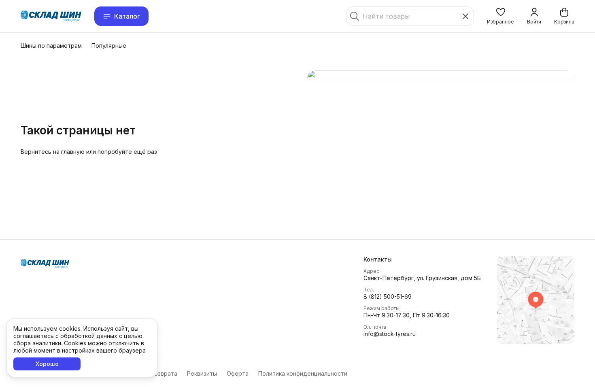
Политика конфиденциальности (302, 373)
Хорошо (47, 363)
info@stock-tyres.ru (389, 333)
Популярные (108, 45)
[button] (500, 16)
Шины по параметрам (51, 45)
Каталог (127, 16)
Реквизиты (202, 373)
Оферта (238, 373)
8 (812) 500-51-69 (387, 296)
